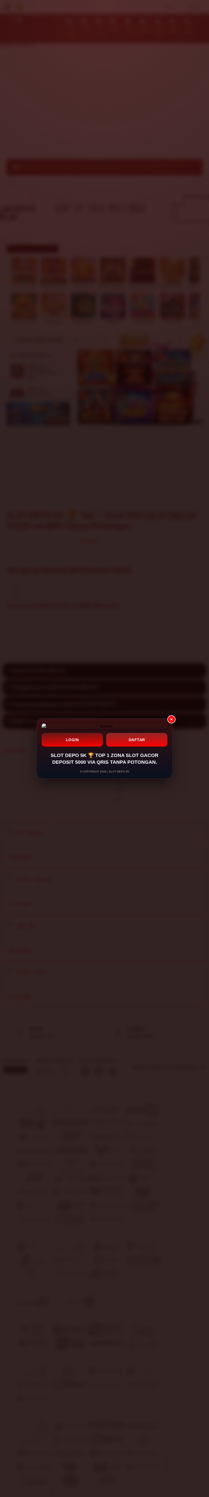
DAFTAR (137, 740)
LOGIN (72, 740)
